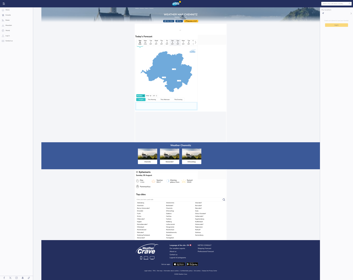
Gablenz (169, 214)
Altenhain (140, 206)
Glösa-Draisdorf (200, 214)
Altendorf (198, 203)
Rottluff (197, 230)
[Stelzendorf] (162, 77)
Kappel (139, 222)
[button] (172, 69)
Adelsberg (140, 203)
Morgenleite (170, 227)
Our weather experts (177, 248)
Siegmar (169, 235)
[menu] (4, 3)
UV (154, 96)
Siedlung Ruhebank (143, 235)
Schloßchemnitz (171, 232)
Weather (137, 8)
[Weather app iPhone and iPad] (179, 264)
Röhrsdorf (140, 232)
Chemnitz (151, 8)
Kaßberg (169, 222)
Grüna (139, 216)
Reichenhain (170, 230)
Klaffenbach (199, 222)
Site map (159, 271)
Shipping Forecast (204, 248)
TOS (154, 271)
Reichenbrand (141, 230)
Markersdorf (199, 224)
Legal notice (147, 271)
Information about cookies (171, 271)
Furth (139, 214)
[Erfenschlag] (177, 80)
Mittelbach (140, 227)
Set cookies (197, 271)
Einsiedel (140, 211)
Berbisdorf (169, 206)
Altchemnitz (170, 203)
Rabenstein (199, 227)
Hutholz (168, 219)
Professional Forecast (206, 251)
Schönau (198, 232)
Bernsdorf (198, 206)
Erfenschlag (170, 211)
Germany (142, 8)
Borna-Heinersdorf (143, 208)
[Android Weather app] (192, 264)
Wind (147, 96)
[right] (195, 42)
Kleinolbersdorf (142, 224)
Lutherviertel (170, 224)
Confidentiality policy (186, 271)
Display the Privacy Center (209, 271)
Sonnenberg (199, 235)
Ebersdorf (198, 208)
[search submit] (350, 4)
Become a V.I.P (192, 21)
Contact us (173, 254)
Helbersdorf (199, 216)
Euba (196, 211)
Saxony (146, 8)
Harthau (168, 216)
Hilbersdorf (141, 219)
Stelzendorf (141, 238)
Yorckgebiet (170, 238)
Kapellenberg (199, 219)
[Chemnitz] (172, 69)
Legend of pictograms (178, 258)
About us (173, 251)
